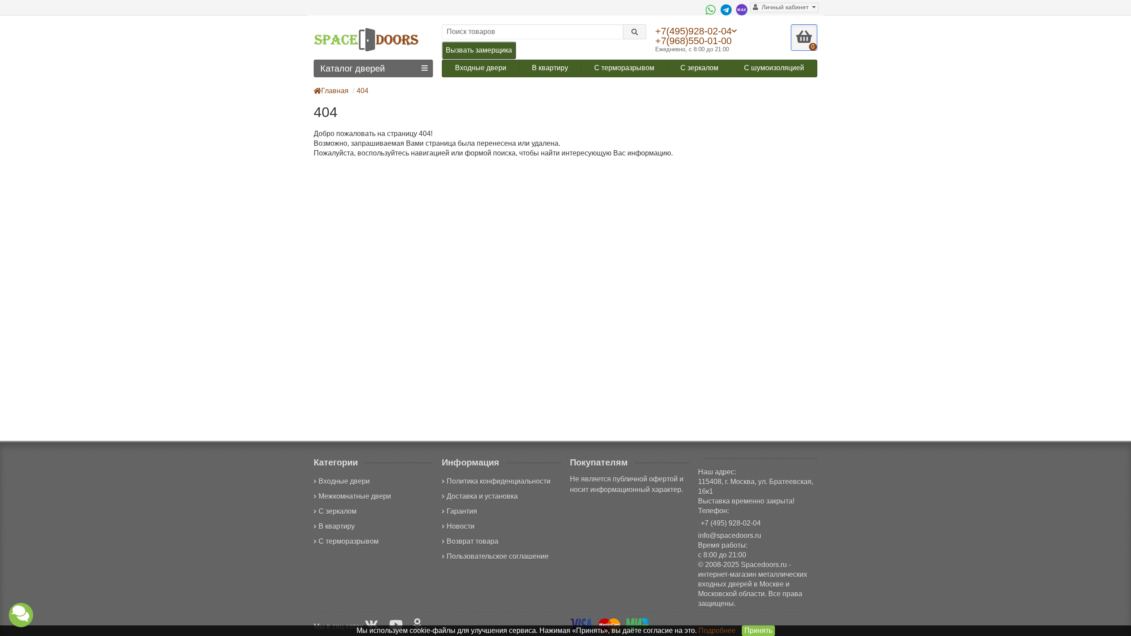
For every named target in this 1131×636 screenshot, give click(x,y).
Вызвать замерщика (479, 50)
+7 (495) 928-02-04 (731, 523)
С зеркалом (699, 68)
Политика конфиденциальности (498, 481)
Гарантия (462, 511)
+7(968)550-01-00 (693, 40)
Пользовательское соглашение (498, 556)
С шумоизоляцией (774, 68)
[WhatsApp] (712, 10)
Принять (758, 630)
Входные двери (480, 68)
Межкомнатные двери (355, 496)
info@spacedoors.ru (729, 535)
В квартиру (550, 68)
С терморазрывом (624, 68)
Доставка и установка (482, 496)
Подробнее (717, 630)
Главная (335, 91)
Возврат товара (472, 541)
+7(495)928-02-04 (693, 31)
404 (362, 91)
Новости (460, 526)
